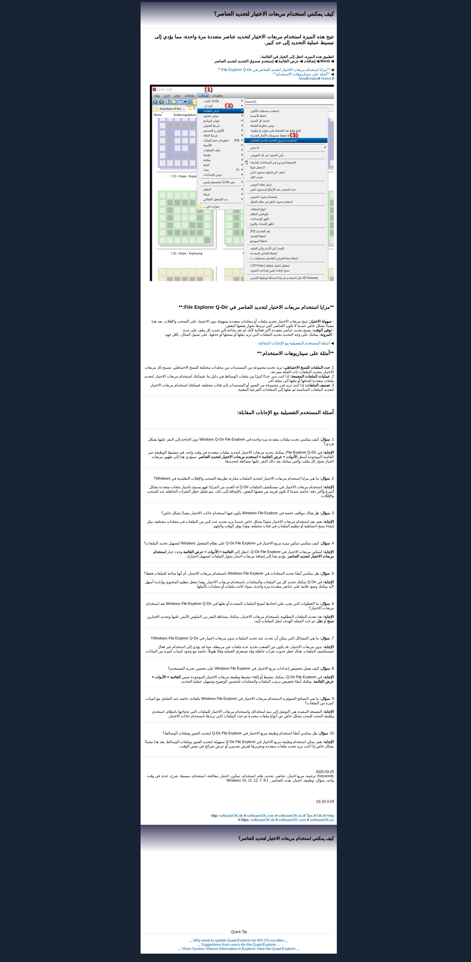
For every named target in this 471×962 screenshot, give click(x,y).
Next (302, 78)
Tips (309, 815)
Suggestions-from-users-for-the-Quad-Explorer (238, 944)
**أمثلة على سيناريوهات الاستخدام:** (301, 74)
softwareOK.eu (290, 815)
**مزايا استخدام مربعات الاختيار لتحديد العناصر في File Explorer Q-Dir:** (274, 70)
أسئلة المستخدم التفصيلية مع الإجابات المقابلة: (294, 343)
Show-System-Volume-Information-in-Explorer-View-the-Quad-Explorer (238, 949)
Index (313, 78)
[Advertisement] (239, 889)
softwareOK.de (231, 815)
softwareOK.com (260, 815)
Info (320, 815)
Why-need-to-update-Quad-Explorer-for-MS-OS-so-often (238, 940)
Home (326, 78)
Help (330, 815)
